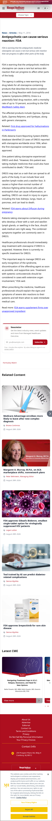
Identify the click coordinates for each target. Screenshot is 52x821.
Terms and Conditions (26, 731)
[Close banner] (49, 3)
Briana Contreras (13, 425)
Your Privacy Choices (26, 740)
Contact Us (26, 728)
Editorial (26, 725)
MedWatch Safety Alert (13, 106)
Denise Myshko (12, 581)
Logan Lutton (11, 530)
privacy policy (9, 349)
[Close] (48, 774)
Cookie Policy (21, 798)
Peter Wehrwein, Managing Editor (20, 476)
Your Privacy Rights (29, 802)
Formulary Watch (10, 363)
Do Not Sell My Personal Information (26, 737)
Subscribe (39, 342)
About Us (26, 719)
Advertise (26, 722)
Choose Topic (23, 15)
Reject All (29, 809)
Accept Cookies (29, 816)
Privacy (26, 734)
